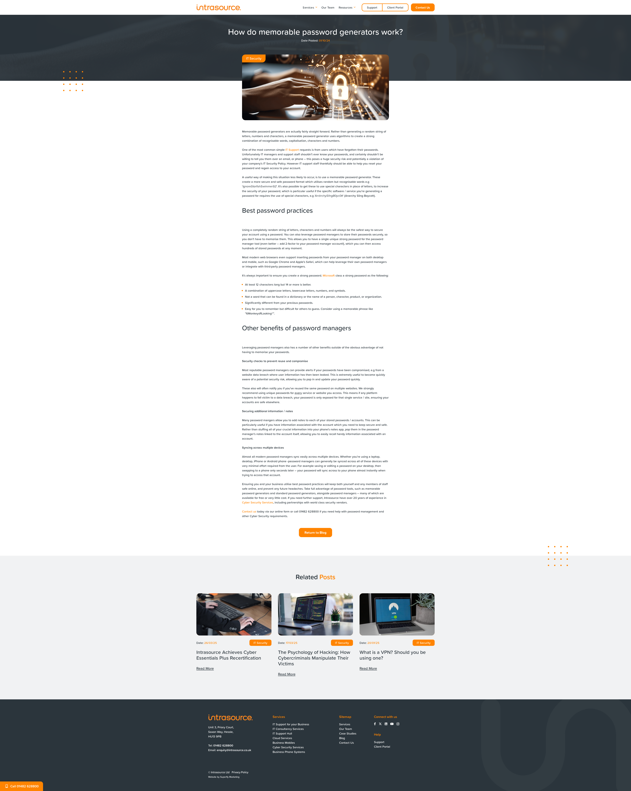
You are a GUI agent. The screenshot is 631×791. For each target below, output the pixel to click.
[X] (380, 723)
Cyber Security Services (257, 502)
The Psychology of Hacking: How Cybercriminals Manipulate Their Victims (314, 657)
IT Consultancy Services (288, 729)
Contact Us (346, 742)
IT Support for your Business (291, 724)
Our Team (345, 729)
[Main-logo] (218, 7)
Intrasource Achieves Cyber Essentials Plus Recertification (228, 654)
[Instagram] (398, 724)
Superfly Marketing (229, 777)
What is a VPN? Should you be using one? (393, 654)
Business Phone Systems (289, 752)
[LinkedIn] (386, 723)
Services (344, 724)
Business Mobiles (284, 742)
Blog (342, 738)
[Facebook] (375, 723)
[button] (316, 7)
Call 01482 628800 (24, 786)
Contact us (249, 511)
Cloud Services (282, 738)
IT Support (292, 149)
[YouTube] (392, 723)
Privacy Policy (240, 772)
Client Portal (395, 7)
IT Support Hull (282, 733)
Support (372, 7)
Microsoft (329, 275)
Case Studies (347, 733)
